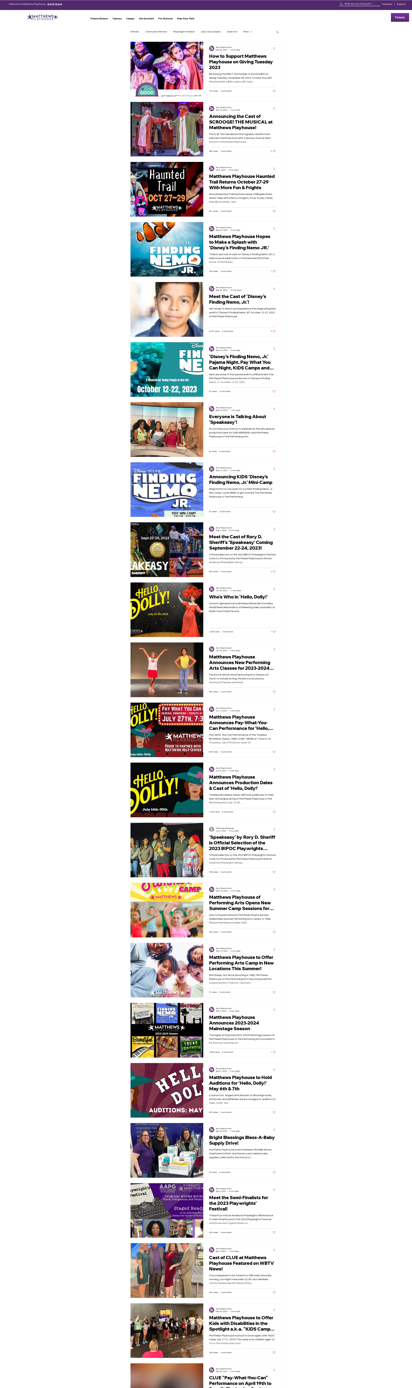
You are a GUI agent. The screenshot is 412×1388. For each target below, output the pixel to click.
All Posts (134, 32)
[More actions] (275, 48)
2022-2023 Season (211, 32)
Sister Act (232, 32)
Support (401, 4)
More (246, 32)
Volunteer (387, 4)
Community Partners (156, 32)
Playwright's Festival (184, 32)
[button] (99, 18)
